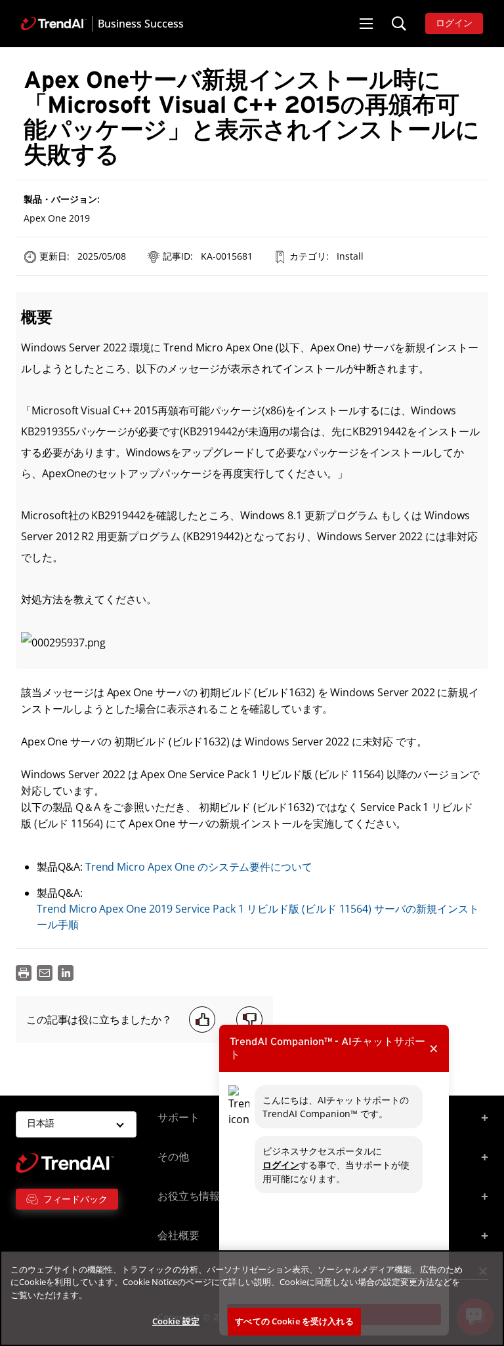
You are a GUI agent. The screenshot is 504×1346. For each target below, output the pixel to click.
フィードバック (75, 1199)
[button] (366, 23)
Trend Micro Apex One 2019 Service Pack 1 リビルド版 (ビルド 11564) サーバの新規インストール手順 (258, 916)
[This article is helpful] (202, 1019)
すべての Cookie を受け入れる (294, 1321)
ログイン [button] (454, 23)
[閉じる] (483, 1271)
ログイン (280, 1164)
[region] (252, 1298)
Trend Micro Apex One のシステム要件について (198, 867)
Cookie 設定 (176, 1321)
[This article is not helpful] (249, 1019)
